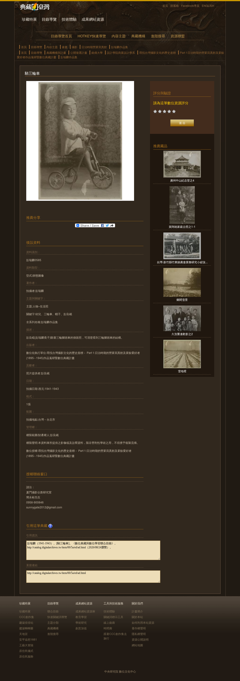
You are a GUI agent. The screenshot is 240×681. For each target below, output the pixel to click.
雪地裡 (182, 371)
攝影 (74, 47)
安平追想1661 (28, 639)
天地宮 (23, 634)
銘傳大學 (97, 52)
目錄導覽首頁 (61, 35)
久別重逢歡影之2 (182, 334)
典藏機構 (138, 35)
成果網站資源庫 (85, 611)
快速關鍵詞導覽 (57, 617)
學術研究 (81, 622)
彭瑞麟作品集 (119, 47)
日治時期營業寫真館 (94, 47)
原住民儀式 (26, 651)
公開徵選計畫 (78, 52)
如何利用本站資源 (143, 622)
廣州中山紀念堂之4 (182, 180)
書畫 (65, 47)
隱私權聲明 (139, 634)
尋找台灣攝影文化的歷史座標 (157, 52)
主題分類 (53, 622)
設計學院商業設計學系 (121, 52)
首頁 (165, 6)
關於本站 (137, 617)
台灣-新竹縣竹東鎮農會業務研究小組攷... (182, 262)
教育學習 (81, 617)
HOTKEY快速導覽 (92, 35)
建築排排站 (26, 622)
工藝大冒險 (26, 645)
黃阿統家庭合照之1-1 (182, 226)
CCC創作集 (26, 617)
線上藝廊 (109, 622)
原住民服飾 (26, 656)
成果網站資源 (93, 19)
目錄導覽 (49, 19)
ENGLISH (208, 6)
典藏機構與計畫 (56, 52)
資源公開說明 (140, 639)
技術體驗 (69, 19)
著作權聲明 (139, 628)
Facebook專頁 (190, 6)
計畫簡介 (137, 611)
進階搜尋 (158, 35)
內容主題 (119, 35)
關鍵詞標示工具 (113, 617)
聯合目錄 (53, 611)
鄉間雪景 (182, 300)
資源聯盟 (178, 35)
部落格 (174, 6)
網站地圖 (137, 645)
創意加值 (81, 628)
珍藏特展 (29, 19)
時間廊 (108, 628)
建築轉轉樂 (26, 628)
